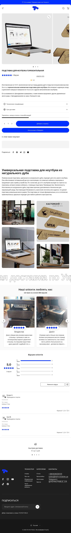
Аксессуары (40, 479)
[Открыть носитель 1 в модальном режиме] (49, 17)
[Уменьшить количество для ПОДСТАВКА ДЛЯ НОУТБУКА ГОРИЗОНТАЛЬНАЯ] (4, 123)
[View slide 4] (39, 455)
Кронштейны (40, 476)
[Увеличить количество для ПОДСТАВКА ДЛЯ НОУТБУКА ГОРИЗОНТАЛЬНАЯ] (12, 123)
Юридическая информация (29, 480)
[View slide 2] (34, 455)
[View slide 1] (32, 455)
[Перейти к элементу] (33, 67)
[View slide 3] (37, 455)
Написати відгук (52, 384)
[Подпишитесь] (37, 507)
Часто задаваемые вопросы (28, 485)
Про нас (27, 476)
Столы (38, 473)
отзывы (27, 473)
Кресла (39, 482)
